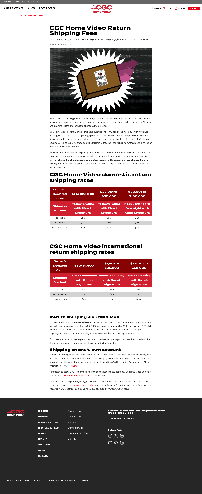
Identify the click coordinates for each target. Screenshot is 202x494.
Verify (169, 8)
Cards (23, 2)
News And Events (28, 16)
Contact (43, 450)
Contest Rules (75, 428)
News (40, 16)
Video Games (33, 2)
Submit (194, 8)
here (74, 366)
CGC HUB (7, 2)
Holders (31, 8)
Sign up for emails (122, 418)
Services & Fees (48, 428)
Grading (43, 411)
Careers (43, 456)
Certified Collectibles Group (76, 480)
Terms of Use (75, 411)
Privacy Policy (75, 417)
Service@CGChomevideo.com (75, 376)
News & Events (47, 8)
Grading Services (13, 8)
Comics (16, 2)
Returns (72, 422)
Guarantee (44, 445)
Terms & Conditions (78, 433)
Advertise (73, 439)
